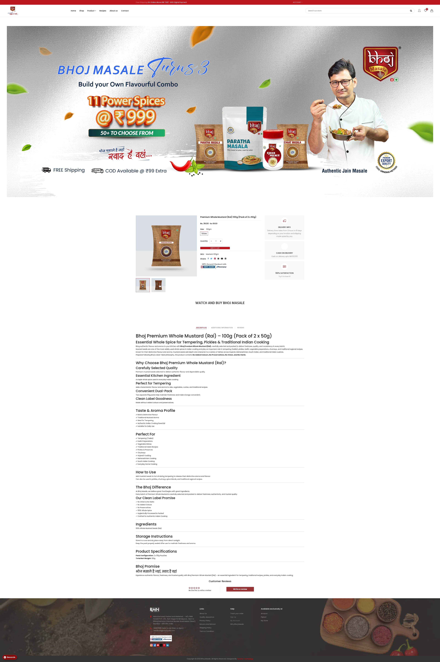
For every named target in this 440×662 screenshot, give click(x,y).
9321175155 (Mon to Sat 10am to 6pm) (168, 628)
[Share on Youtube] (222, 259)
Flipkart (264, 617)
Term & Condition (207, 631)
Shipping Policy (205, 628)
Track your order (236, 613)
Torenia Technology (245, 659)
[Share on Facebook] (208, 259)
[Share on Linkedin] (225, 259)
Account (297, 2)
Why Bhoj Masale (237, 624)
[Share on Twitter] (211, 259)
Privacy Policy (205, 620)
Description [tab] (201, 328)
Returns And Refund (207, 624)
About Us (203, 613)
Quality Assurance (207, 617)
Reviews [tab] (240, 328)
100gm (204, 233)
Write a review (240, 589)
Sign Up (233, 617)
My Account (235, 620)
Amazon (264, 613)
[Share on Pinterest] (215, 259)
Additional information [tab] (222, 328)
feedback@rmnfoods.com (164, 630)
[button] (431, 10)
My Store (264, 620)
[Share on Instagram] (218, 259)
